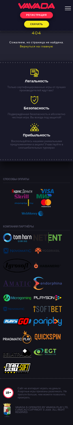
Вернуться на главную (36, 46)
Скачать (36, 24)
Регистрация (36, 15)
